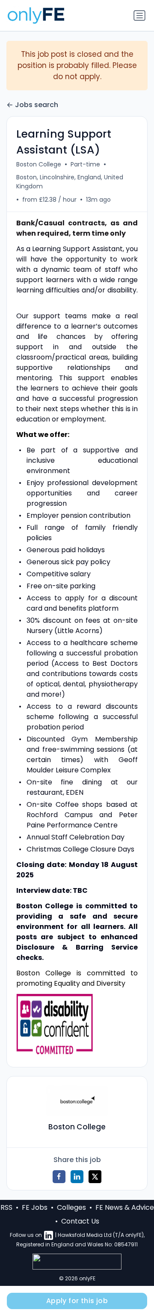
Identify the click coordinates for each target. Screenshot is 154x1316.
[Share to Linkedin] (77, 1176)
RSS (6, 1207)
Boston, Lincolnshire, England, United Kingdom (69, 182)
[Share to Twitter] (95, 1176)
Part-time (85, 164)
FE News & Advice (124, 1207)
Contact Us (80, 1221)
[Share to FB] (59, 1176)
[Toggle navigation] (139, 15)
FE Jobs (34, 1207)
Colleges (71, 1207)
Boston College (38, 164)
